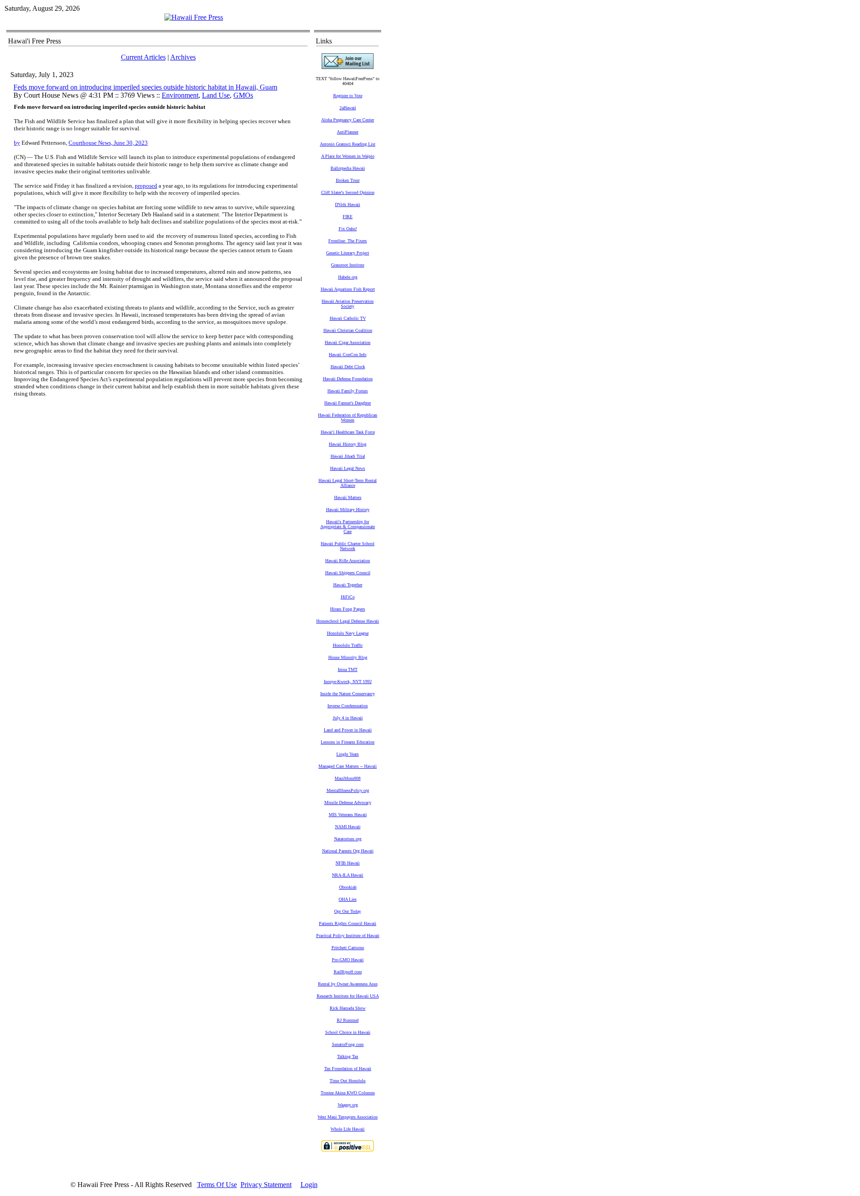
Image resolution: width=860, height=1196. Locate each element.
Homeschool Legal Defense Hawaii (347, 621)
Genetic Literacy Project (347, 252)
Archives (183, 57)
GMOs (243, 95)
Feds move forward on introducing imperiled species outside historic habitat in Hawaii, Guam (145, 87)
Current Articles (143, 57)
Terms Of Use (217, 1184)
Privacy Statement (266, 1184)
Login (309, 1184)
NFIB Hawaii (347, 862)
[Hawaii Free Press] (193, 17)
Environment (180, 95)
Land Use (216, 95)
